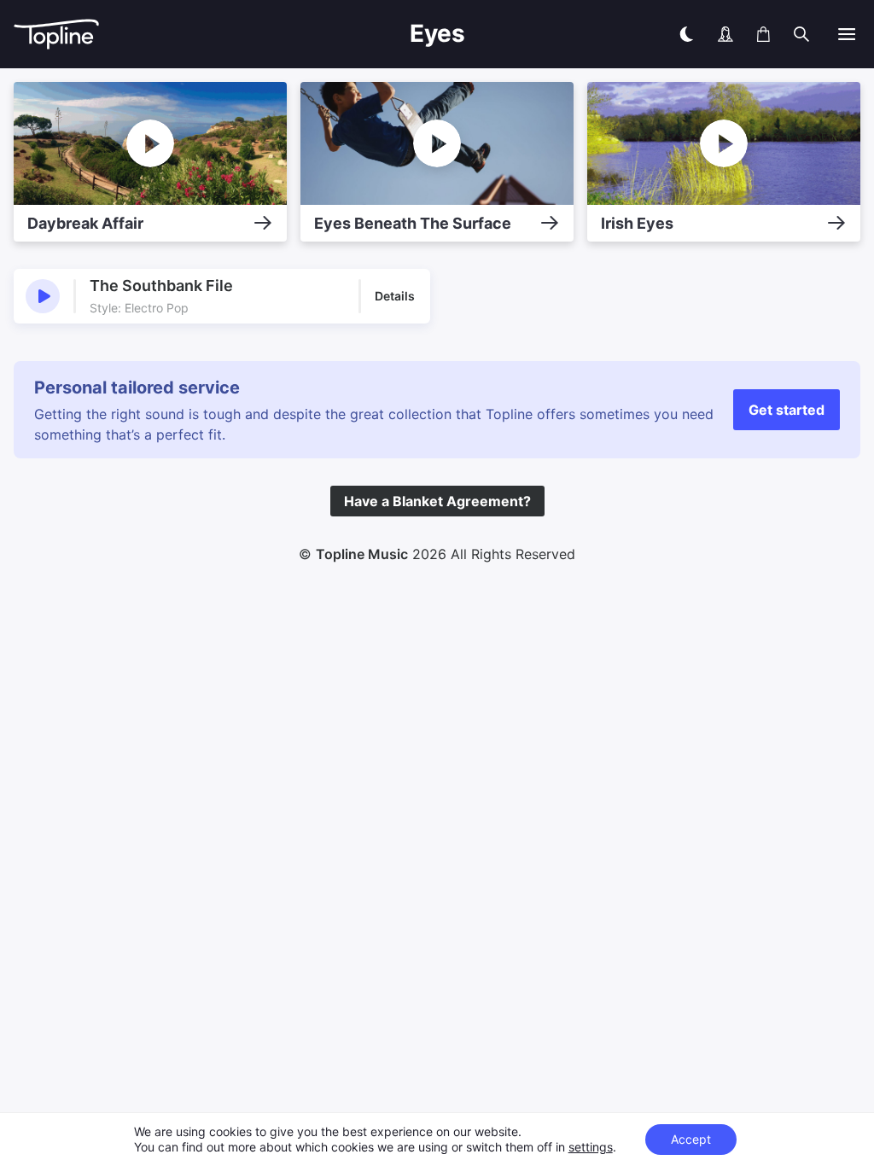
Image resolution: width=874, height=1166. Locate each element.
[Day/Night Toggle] (686, 34)
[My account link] (725, 34)
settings (590, 1147)
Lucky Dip (766, 74)
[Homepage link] (116, 34)
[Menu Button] (846, 34)
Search (838, 74)
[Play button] (43, 296)
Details (395, 296)
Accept (691, 1139)
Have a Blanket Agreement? (437, 501)
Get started (786, 409)
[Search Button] (801, 34)
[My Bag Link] (763, 34)
